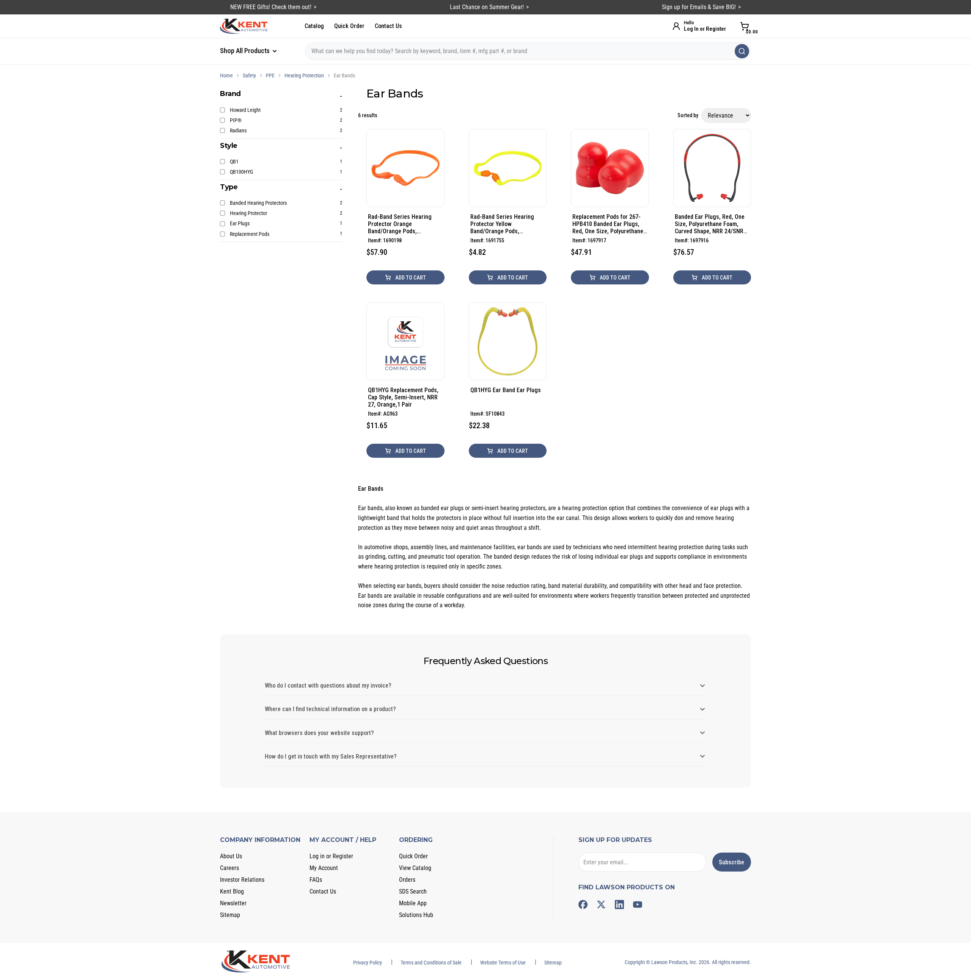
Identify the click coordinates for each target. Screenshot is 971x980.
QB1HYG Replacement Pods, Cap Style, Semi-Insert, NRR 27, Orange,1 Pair (403, 397)
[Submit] (742, 51)
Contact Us (388, 26)
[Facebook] (583, 904)
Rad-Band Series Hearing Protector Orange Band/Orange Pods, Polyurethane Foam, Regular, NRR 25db (404, 224)
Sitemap (230, 915)
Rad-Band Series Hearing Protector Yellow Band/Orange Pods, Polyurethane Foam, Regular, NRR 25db (506, 224)
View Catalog (415, 868)
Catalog (314, 26)
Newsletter (233, 903)
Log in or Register (331, 856)
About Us (231, 856)
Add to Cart (410, 278)
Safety (249, 75)
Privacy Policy (367, 963)
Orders (407, 879)
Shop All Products (245, 50)
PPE (270, 75)
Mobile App (413, 903)
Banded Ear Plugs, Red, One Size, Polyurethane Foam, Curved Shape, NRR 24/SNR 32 (710, 224)
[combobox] (528, 51)
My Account (324, 868)
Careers (229, 868)
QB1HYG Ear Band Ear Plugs (505, 390)
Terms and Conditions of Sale (431, 963)
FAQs (316, 879)
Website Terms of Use (503, 963)
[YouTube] (637, 904)
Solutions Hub (416, 915)
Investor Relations (242, 879)
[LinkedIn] (619, 904)
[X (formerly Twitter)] (601, 904)
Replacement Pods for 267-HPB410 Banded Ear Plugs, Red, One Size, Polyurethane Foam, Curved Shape (607, 224)
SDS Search (413, 891)
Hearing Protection (304, 75)
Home (226, 75)
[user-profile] (676, 26)
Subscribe (731, 862)
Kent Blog (232, 891)
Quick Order (349, 26)
